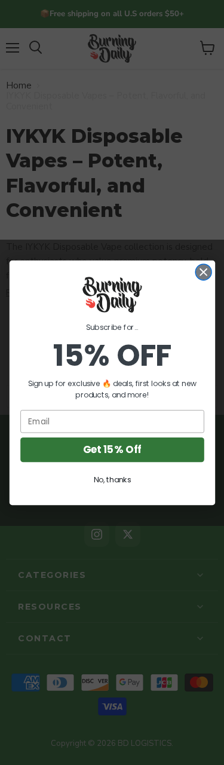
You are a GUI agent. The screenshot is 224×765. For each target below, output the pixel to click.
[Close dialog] (203, 272)
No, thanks (112, 479)
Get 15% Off (112, 449)
